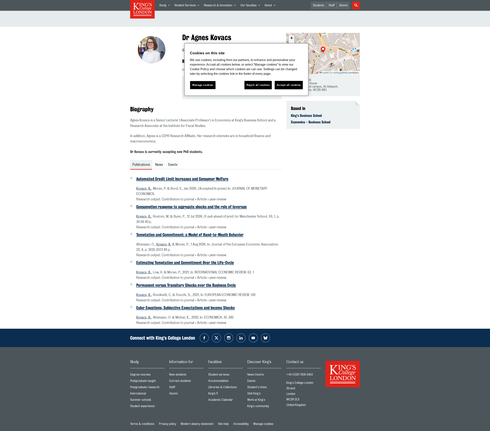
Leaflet (325, 72)
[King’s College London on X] (216, 337)
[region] (246, 69)
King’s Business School (306, 115)
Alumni (343, 5)
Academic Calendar (225, 400)
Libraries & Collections (225, 388)
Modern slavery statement (197, 423)
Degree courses (147, 375)
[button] (323, 50)
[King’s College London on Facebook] (204, 337)
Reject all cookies (258, 85)
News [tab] (159, 165)
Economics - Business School (310, 122)
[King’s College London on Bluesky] (265, 337)
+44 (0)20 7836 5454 (299, 374)
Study (165, 6)
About (271, 6)
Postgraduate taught (147, 381)
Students (318, 5)
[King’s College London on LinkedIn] (241, 337)
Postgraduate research (147, 388)
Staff (332, 5)
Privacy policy (167, 423)
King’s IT (225, 394)
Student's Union (264, 388)
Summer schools (147, 400)
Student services (225, 375)
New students (186, 375)
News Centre (264, 375)
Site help (223, 423)
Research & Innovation (221, 6)
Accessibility (241, 423)
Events (264, 381)
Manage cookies (263, 423)
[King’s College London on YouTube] (253, 337)
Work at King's (264, 400)
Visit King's (264, 394)
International (147, 394)
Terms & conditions (142, 423)
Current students (186, 381)
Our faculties (251, 6)
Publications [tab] (141, 165)
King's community (264, 407)
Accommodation (225, 381)
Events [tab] (172, 165)
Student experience (147, 407)
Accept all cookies (289, 85)
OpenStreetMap (339, 72)
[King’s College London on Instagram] (228, 337)
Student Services (188, 6)
